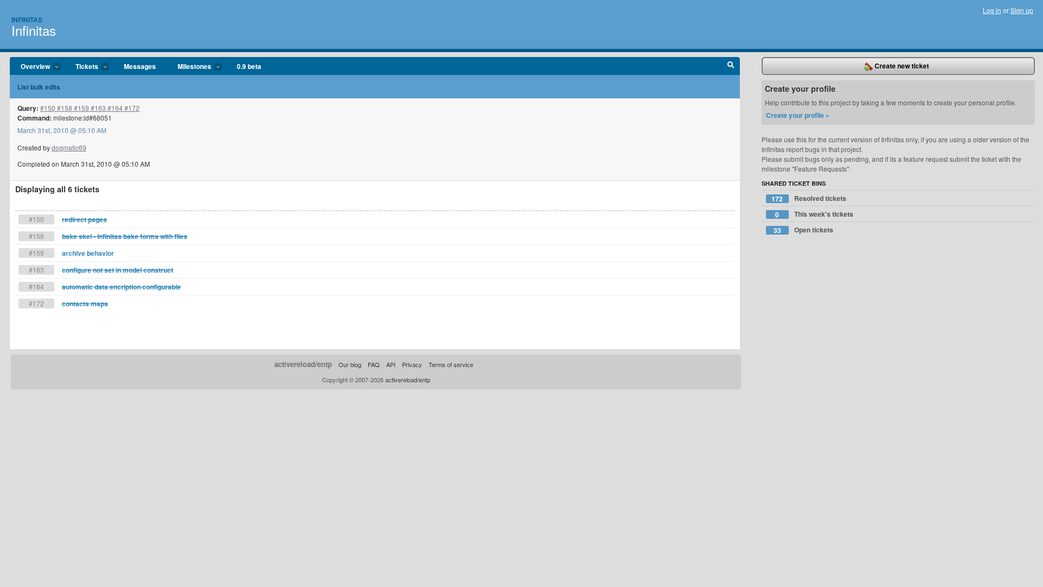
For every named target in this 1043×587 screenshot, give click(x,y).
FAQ (374, 364)
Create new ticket (901, 66)
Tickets (81, 66)
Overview (30, 66)
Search (731, 66)
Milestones (189, 66)
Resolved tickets (808, 198)
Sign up (1021, 10)
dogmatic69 (69, 147)
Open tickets (803, 230)
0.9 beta (249, 66)
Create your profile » (798, 115)
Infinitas (26, 19)
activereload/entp (303, 364)
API (390, 364)
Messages (140, 66)
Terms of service (451, 364)
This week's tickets (814, 214)
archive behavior (88, 253)
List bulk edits (38, 87)
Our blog (349, 364)
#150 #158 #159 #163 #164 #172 (90, 107)
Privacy (412, 364)
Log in (992, 10)
